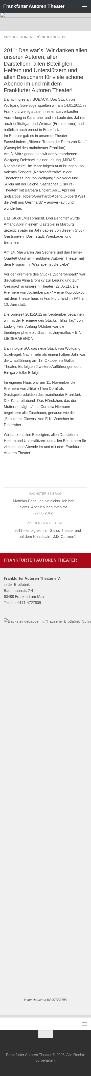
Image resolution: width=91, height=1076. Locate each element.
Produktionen (18, 37)
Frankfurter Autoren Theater (33, 6)
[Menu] (84, 6)
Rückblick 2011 (50, 37)
